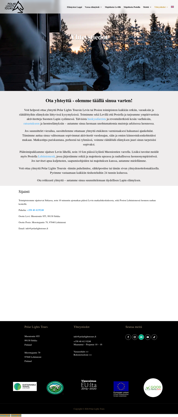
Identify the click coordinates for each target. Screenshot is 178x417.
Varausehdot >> (81, 351)
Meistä (146, 7)
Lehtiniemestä (46, 156)
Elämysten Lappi (74, 7)
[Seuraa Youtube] (148, 337)
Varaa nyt (5, 415)
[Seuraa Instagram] (134, 337)
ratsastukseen (32, 123)
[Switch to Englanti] (172, 10)
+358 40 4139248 (35, 210)
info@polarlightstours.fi (85, 336)
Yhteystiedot (159, 7)
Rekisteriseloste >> (83, 354)
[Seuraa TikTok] (154, 337)
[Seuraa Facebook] (128, 337)
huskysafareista (97, 119)
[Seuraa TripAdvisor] (141, 337)
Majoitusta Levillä (113, 7)
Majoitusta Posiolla (132, 7)
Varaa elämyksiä (92, 7)
